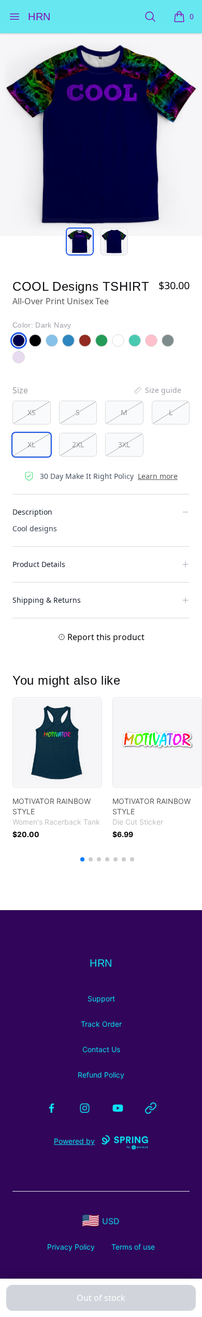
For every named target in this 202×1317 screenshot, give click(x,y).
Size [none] (20, 390)
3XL (124, 444)
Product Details (38, 564)
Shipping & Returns (46, 600)
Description (32, 512)
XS (31, 412)
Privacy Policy (71, 1246)
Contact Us (101, 1049)
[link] (57, 742)
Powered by (74, 1141)
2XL (78, 444)
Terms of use (133, 1246)
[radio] (31, 412)
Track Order (101, 1023)
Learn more (158, 476)
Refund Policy (101, 1074)
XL (31, 444)
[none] (157, 390)
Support (101, 998)
